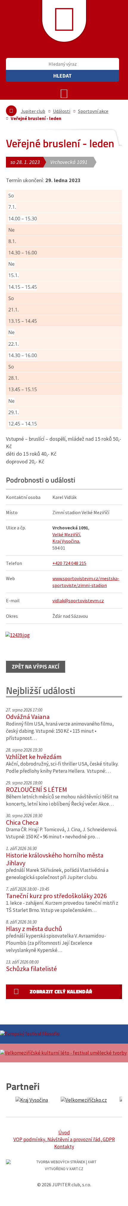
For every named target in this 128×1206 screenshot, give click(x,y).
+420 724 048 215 (69, 563)
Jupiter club (33, 111)
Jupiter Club (64, 21)
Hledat (62, 75)
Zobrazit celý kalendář (61, 991)
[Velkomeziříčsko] (84, 1100)
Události (61, 111)
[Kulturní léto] (64, 1053)
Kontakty (64, 1146)
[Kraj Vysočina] (31, 1100)
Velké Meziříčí (66, 534)
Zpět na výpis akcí (35, 667)
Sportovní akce (93, 111)
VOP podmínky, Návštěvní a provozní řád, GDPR (64, 1139)
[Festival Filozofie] (64, 1034)
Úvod (64, 1132)
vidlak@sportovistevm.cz (78, 600)
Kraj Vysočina (65, 541)
